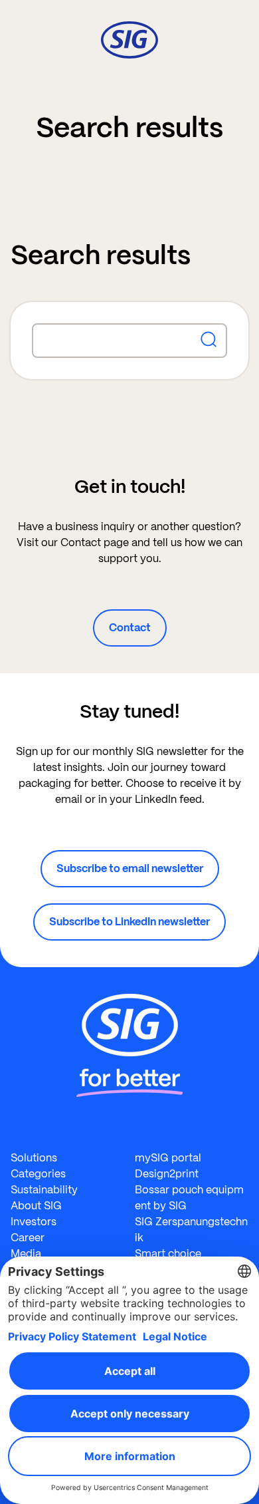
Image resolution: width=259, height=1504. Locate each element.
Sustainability (44, 1190)
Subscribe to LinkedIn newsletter (129, 922)
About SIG (36, 1206)
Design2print (167, 1174)
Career (27, 1238)
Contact (130, 628)
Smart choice (168, 1254)
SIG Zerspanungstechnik (191, 1230)
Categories (38, 1174)
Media (26, 1254)
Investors (33, 1222)
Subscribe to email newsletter (129, 868)
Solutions (34, 1158)
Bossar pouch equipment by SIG (189, 1198)
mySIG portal (168, 1158)
